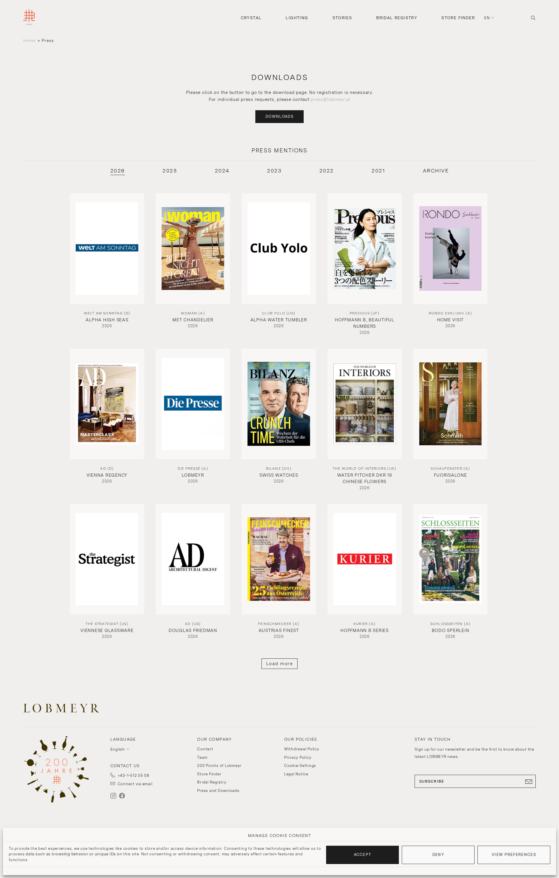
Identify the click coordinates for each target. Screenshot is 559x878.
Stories (342, 17)
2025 (169, 171)
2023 (274, 171)
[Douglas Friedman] (193, 559)
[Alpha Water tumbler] (279, 248)
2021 (378, 171)
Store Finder (458, 17)
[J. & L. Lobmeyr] (29, 17)
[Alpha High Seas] (107, 248)
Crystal (251, 17)
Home (29, 40)
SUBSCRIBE (431, 781)
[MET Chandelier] (193, 248)
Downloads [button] (279, 116)
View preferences (514, 854)
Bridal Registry (396, 17)
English (117, 749)
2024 (222, 171)
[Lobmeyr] (193, 404)
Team (202, 757)
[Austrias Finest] (279, 559)
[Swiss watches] (279, 404)
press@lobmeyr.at (330, 99)
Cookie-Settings (300, 765)
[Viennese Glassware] (107, 559)
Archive (436, 171)
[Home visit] (450, 248)
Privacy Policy (298, 757)
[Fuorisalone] (450, 404)
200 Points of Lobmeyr (219, 765)
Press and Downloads (218, 790)
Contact (205, 749)
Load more (279, 663)
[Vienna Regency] (107, 404)
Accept (363, 854)
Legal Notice (296, 774)
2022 (326, 171)
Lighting (297, 17)
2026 (117, 171)
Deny (438, 854)
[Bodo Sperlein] (450, 559)
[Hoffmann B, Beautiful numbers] (365, 248)
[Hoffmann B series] (365, 559)
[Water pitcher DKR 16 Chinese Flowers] (365, 404)
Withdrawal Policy (301, 749)
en (487, 18)
